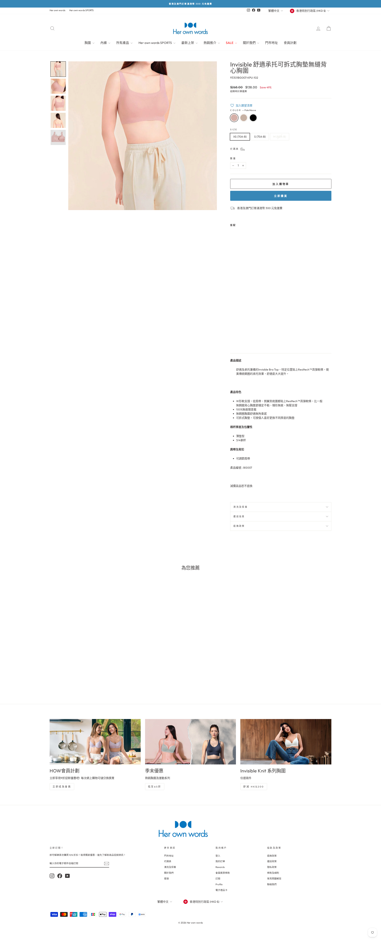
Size (233, 129)
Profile (219, 884)
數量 (233, 158)
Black (253, 118)
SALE (230, 43)
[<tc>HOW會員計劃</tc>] (95, 741)
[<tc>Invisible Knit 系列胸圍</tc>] (285, 741)
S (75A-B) (260, 136)
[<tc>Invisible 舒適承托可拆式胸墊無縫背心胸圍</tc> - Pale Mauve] (233, 341)
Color (243, 110)
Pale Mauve (234, 118)
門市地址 (271, 43)
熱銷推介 (210, 43)
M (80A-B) (279, 136)
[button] (58, 69)
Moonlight (244, 118)
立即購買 (281, 195)
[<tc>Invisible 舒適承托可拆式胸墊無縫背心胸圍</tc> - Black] (243, 341)
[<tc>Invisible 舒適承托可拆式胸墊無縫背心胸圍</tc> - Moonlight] (238, 341)
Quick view (83, 661)
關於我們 (249, 43)
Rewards (220, 867)
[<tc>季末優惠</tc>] (190, 741)
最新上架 (188, 43)
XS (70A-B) (240, 136)
